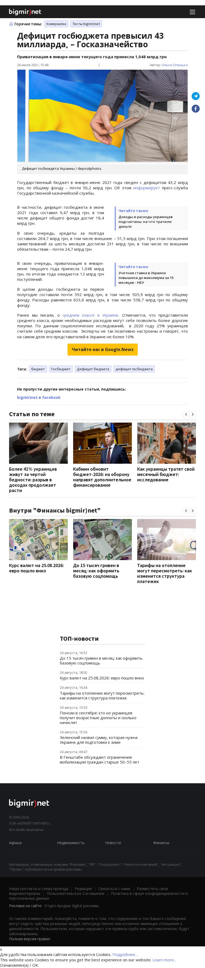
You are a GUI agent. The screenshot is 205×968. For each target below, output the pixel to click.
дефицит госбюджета (134, 369)
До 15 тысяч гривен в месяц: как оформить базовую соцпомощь (96, 570)
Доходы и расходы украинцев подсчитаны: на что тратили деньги (146, 221)
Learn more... (164, 959)
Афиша (15, 842)
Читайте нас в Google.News (102, 349)
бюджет (38, 369)
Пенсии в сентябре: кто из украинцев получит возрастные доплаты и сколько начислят (98, 717)
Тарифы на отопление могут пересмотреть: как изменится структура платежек (164, 573)
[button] (186, 414)
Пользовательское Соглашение (76, 893)
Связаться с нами (114, 888)
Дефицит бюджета (93, 369)
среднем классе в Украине (90, 315)
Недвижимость (71, 842)
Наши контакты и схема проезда (38, 888)
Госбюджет (60, 369)
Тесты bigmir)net (86, 23)
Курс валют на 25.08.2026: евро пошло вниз (36, 568)
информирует (146, 187)
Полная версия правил (29, 938)
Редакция (83, 888)
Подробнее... (124, 954)
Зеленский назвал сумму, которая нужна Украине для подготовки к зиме (98, 740)
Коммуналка (56, 23)
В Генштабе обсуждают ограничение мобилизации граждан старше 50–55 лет (99, 759)
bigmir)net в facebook (39, 397)
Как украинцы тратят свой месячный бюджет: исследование (166, 474)
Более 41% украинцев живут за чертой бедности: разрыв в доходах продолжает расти (33, 479)
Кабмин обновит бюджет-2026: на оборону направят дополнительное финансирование (102, 477)
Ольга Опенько (175, 64)
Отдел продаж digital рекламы (71, 905)
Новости (113, 842)
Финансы (161, 842)
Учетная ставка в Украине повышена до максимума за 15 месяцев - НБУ (146, 277)
